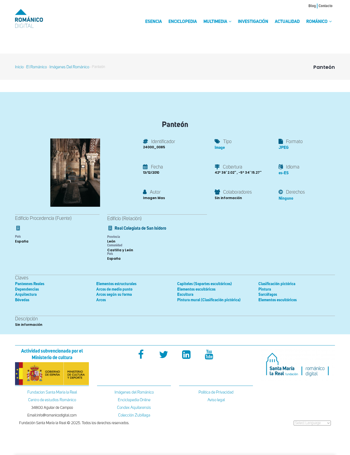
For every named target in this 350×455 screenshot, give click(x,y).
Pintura (264, 289)
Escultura (185, 294)
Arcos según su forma (114, 294)
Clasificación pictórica (276, 284)
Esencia (153, 22)
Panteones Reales (29, 284)
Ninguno (286, 198)
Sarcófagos (267, 294)
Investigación (253, 22)
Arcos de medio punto (114, 289)
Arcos (101, 300)
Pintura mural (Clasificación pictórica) (209, 300)
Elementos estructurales (116, 284)
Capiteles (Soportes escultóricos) (204, 284)
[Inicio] (38, 18)
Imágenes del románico (69, 67)
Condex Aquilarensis (134, 408)
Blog (312, 6)
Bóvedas (22, 300)
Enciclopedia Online (134, 400)
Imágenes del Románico (134, 392)
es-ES (284, 173)
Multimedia (215, 22)
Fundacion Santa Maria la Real (52, 392)
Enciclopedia (182, 22)
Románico (317, 22)
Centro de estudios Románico (52, 400)
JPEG (283, 148)
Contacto (325, 6)
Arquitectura (26, 294)
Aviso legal (216, 400)
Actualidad (287, 22)
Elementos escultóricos (196, 289)
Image (220, 148)
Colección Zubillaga (134, 415)
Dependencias (27, 289)
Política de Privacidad (216, 392)
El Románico (36, 67)
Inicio (19, 67)
